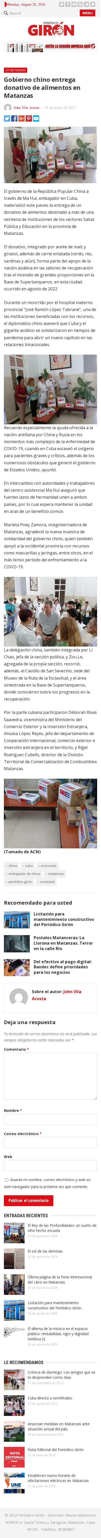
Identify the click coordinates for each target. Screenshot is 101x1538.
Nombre (13, 1110)
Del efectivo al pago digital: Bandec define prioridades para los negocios (63, 967)
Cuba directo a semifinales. (50, 1398)
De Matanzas (15, 70)
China (13, 865)
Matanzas (56, 873)
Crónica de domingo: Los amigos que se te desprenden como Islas (61, 1375)
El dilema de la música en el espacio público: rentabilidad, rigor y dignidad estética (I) (58, 1333)
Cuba (29, 865)
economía (48, 865)
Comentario (16, 1049)
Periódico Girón (20, 881)
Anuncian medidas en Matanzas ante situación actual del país (59, 1426)
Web (8, 1156)
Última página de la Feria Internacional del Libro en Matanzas (60, 1279)
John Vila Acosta (26, 107)
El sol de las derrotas (45, 1251)
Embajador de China (24, 873)
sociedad (47, 881)
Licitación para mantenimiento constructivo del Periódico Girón (64, 919)
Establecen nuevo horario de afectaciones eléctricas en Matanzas (58, 1478)
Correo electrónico (23, 1133)
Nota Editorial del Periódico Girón (56, 1449)
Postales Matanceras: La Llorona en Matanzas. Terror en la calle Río (63, 943)
